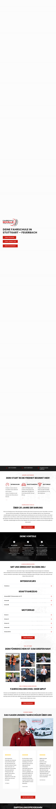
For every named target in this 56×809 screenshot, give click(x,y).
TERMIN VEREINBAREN (9, 237)
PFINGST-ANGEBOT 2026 (10, 241)
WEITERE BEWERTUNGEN (28, 797)
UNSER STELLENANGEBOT (10, 245)
